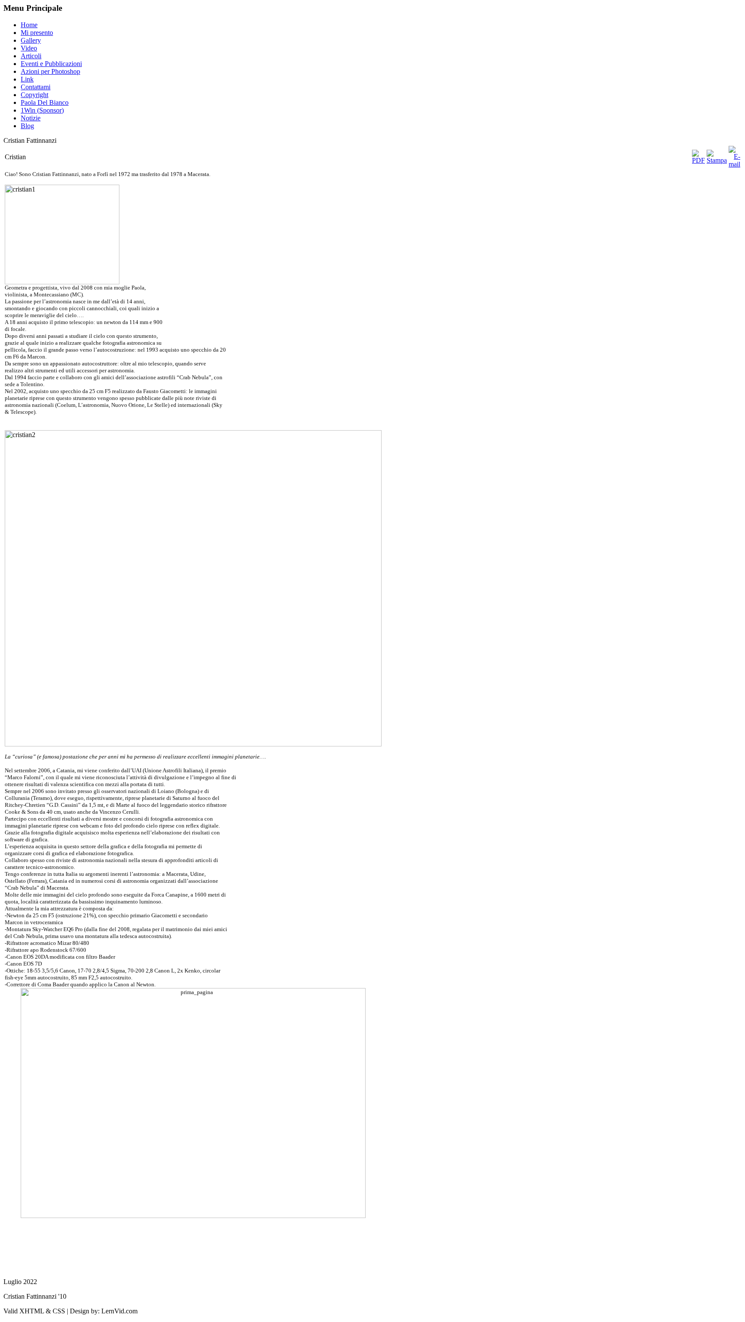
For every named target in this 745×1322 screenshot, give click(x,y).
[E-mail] (734, 164)
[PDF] (698, 160)
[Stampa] (717, 160)
